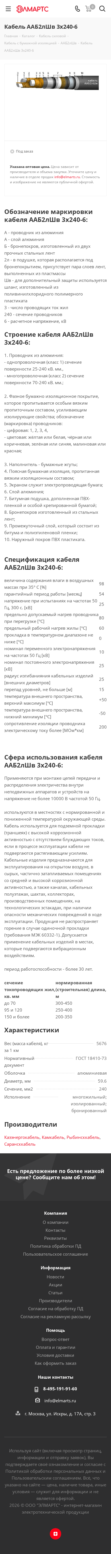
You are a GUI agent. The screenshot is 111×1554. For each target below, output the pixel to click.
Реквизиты (55, 1238)
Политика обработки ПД (55, 1246)
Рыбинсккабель (83, 1137)
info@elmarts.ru (67, 176)
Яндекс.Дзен (55, 1534)
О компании (56, 1222)
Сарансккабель (20, 1144)
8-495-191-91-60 (60, 1388)
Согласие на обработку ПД (55, 1308)
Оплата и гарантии (55, 1347)
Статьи (55, 1292)
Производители (55, 1300)
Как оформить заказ (55, 1363)
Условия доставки (55, 1355)
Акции (55, 1284)
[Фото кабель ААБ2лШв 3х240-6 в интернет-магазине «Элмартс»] (55, 99)
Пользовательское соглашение (55, 1254)
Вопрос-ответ (55, 1339)
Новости (55, 1277)
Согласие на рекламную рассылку (55, 1316)
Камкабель (53, 1137)
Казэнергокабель (22, 1137)
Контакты (55, 1230)
